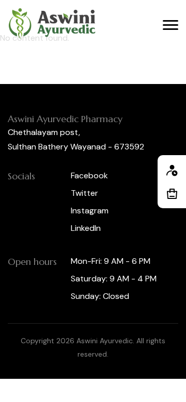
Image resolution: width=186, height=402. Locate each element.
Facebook (89, 175)
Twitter (84, 193)
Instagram (90, 210)
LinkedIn (86, 228)
